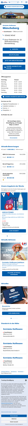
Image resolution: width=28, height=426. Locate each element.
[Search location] (14, 2)
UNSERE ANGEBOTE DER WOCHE (15, 6)
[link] (14, 41)
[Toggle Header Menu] (26, 2)
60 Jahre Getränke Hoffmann (14, 273)
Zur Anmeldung (14, 313)
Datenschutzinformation (14, 135)
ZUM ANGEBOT (14, 231)
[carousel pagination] (7, 236)
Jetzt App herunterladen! (14, 60)
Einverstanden (13, 137)
